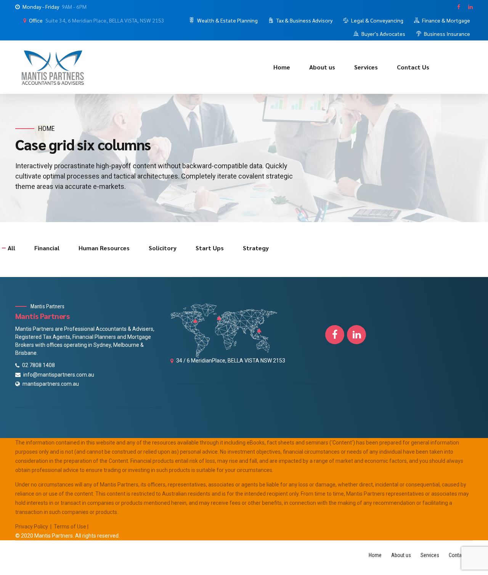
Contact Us (413, 67)
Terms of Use (70, 526)
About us (322, 67)
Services (366, 67)
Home (281, 67)
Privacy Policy (31, 526)
